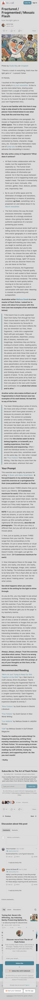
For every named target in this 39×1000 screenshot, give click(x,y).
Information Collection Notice (21, 793)
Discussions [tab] (17, 909)
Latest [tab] (9, 909)
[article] (19, 921)
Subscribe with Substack (21, 971)
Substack (10, 996)
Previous (8, 816)
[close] (33, 930)
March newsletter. (12, 207)
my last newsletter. (20, 85)
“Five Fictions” (13, 458)
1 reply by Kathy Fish (15, 863)
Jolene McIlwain (11, 869)
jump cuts (11, 147)
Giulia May (13, 66)
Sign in (35, 3)
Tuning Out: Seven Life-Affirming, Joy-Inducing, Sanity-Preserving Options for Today (14, 917)
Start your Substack (14, 991)
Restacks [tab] (15, 830)
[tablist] (10, 830)
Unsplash (24, 66)
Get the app (29, 991)
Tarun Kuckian (11, 849)
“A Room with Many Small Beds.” (21, 475)
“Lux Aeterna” (7, 721)
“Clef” (4, 729)
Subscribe (27, 3)
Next (32, 816)
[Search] (35, 910)
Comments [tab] (6, 830)
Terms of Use (29, 791)
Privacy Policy (23, 979)
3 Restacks (25, 802)
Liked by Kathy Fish (13, 851)
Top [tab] (4, 909)
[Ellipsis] (36, 848)
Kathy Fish (9, 24)
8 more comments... (8, 899)
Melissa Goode (22, 299)
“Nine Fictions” (7, 706)
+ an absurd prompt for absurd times (14, 923)
